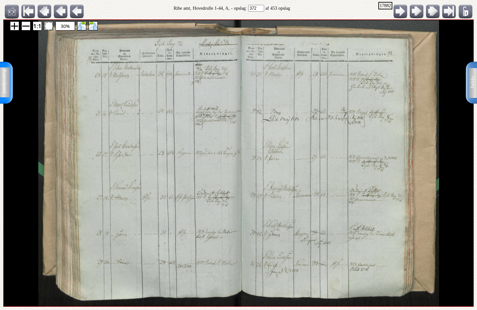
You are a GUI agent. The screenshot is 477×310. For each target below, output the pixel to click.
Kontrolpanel (4, 81)
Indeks (472, 82)
